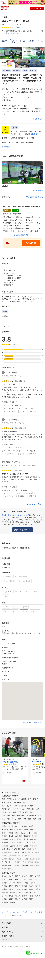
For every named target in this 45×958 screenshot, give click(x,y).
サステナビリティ (27, 946)
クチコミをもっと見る (33, 504)
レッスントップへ (36, 8)
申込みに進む (31, 243)
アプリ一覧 (5, 946)
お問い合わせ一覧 (15, 946)
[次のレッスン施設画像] (42, 760)
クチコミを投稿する (22, 530)
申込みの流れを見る (33, 197)
